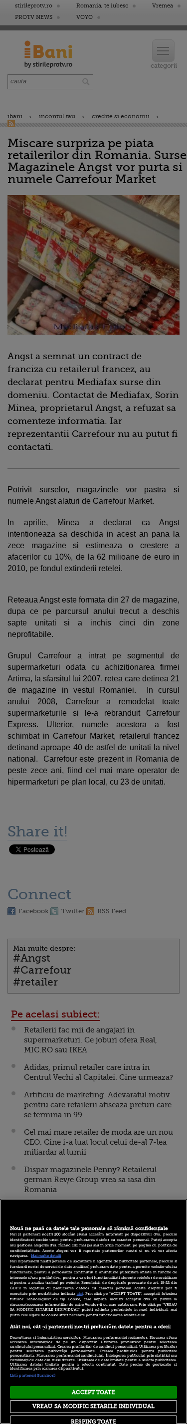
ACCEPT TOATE (93, 1392)
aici (80, 1294)
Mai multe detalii (46, 1256)
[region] (93, 1311)
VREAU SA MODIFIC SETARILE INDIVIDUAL (93, 1406)
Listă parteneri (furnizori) (32, 1376)
